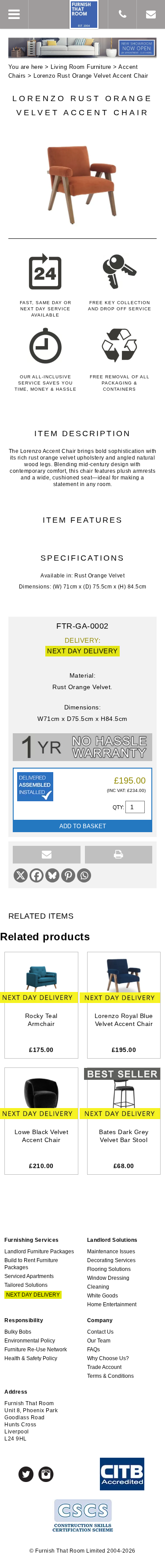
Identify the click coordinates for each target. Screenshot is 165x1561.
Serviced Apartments (29, 1276)
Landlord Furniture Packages (39, 1251)
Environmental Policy (29, 1341)
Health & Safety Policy (30, 1358)
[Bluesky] (52, 875)
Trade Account (104, 1367)
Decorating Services (111, 1260)
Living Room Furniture (81, 67)
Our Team (98, 1341)
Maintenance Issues (111, 1251)
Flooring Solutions (109, 1269)
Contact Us (100, 1332)
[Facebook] (36, 875)
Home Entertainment (111, 1304)
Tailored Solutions (26, 1285)
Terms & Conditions (110, 1376)
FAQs (93, 1349)
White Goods (102, 1296)
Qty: (119, 807)
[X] (21, 875)
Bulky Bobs (17, 1332)
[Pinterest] (68, 875)
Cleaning (98, 1287)
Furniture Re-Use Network (35, 1349)
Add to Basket (82, 826)
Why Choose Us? (108, 1358)
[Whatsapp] (84, 875)
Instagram (46, 1474)
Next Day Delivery (33, 1295)
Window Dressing (108, 1278)
